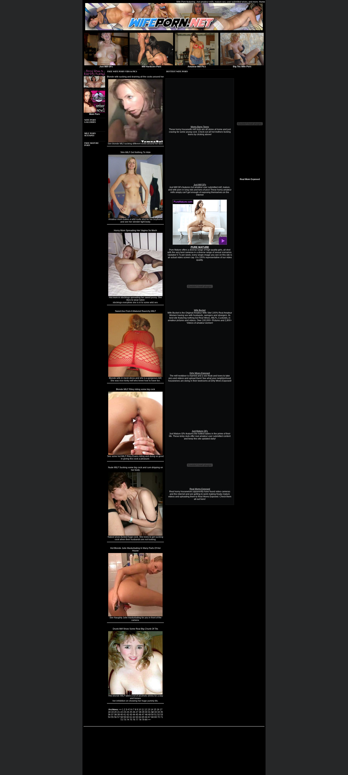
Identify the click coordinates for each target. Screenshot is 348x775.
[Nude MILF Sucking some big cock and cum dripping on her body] (135, 535)
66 (146, 717)
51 (155, 714)
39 (118, 714)
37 (112, 714)
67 (149, 717)
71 (161, 717)
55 (112, 717)
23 (124, 712)
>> (149, 719)
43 (131, 714)
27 (137, 712)
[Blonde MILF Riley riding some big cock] (135, 454)
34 (158, 712)
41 (124, 714)
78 (140, 719)
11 (143, 709)
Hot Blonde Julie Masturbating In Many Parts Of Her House (135, 549)
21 (118, 712)
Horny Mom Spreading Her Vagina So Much (135, 230)
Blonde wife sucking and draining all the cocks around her (135, 76)
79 (143, 719)
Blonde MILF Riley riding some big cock (135, 389)
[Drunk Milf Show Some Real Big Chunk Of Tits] (135, 694)
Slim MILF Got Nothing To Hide (135, 152)
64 (140, 717)
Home (262, 2)
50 (152, 714)
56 (115, 717)
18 (109, 712)
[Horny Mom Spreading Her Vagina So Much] (135, 295)
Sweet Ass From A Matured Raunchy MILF (135, 311)
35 (161, 712)
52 (158, 714)
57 (118, 717)
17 (161, 709)
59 (124, 717)
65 (143, 717)
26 (134, 712)
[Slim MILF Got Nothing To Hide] (135, 217)
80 (146, 719)
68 (152, 717)
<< (120, 709)
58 (121, 717)
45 (137, 714)
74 (128, 719)
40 (121, 714)
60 (128, 717)
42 (128, 714)
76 (134, 719)
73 (124, 719)
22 (121, 712)
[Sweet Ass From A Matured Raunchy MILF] (135, 376)
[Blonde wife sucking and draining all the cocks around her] (135, 141)
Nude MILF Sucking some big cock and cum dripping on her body (135, 468)
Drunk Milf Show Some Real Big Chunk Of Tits (135, 629)
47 (143, 714)
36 (109, 714)
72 (121, 719)
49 (149, 714)
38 (115, 714)
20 (115, 712)
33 (155, 712)
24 (128, 712)
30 (146, 712)
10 (139, 709)
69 (155, 717)
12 (145, 709)
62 (134, 717)
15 (155, 709)
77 (137, 719)
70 (158, 717)
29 (143, 712)
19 (112, 712)
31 (149, 712)
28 (140, 712)
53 (161, 714)
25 (131, 712)
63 (137, 717)
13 (149, 709)
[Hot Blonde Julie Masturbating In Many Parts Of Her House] (135, 615)
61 (131, 717)
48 (146, 714)
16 (158, 709)
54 (109, 717)
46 (140, 714)
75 (131, 719)
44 (134, 714)
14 (152, 709)
